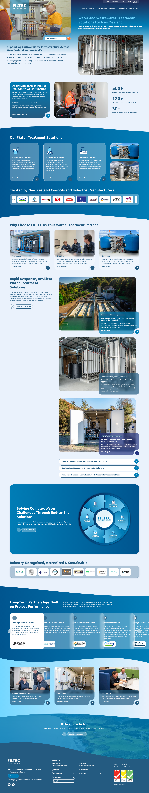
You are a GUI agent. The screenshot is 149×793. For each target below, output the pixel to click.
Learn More (16, 178)
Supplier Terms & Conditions (123, 767)
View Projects (106, 266)
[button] (13, 776)
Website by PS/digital (120, 784)
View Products (17, 266)
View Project (105, 330)
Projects (84, 8)
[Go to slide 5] (87, 72)
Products (131, 8)
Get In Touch (16, 701)
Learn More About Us (19, 114)
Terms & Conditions (120, 764)
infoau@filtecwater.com (86, 765)
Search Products (62, 701)
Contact (128, 2)
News (122, 2)
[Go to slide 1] (80, 72)
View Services (62, 266)
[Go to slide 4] (85, 72)
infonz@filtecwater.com (59, 765)
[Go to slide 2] (82, 72)
